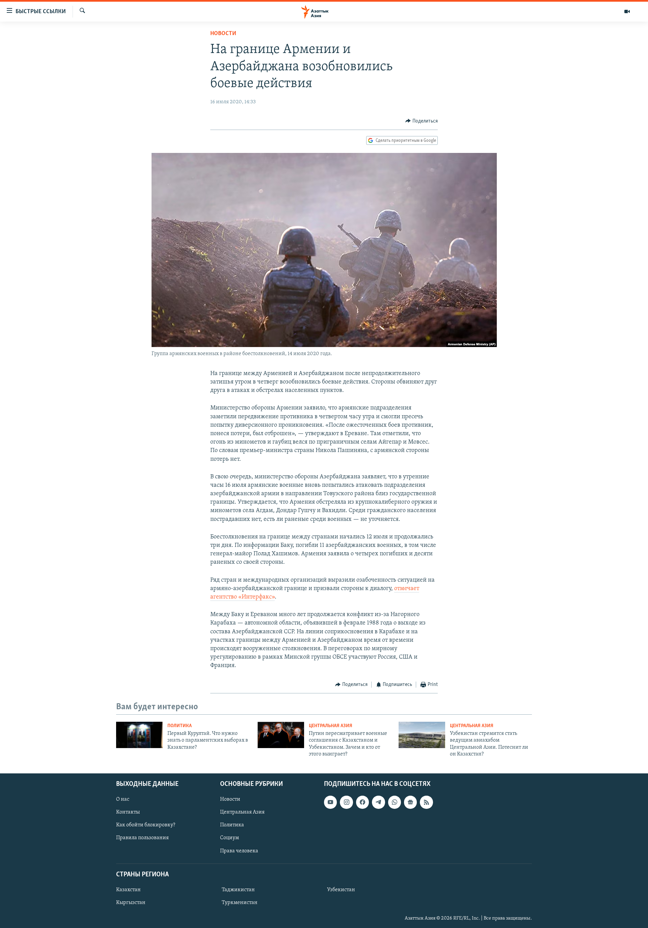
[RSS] (426, 802)
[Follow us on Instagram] (346, 802)
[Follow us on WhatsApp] (394, 802)
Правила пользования (142, 838)
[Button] (421, 121)
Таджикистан (238, 890)
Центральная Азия (330, 725)
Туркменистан (240, 902)
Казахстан (128, 890)
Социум (229, 838)
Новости (223, 34)
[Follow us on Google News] (410, 802)
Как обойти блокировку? (145, 825)
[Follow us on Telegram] (378, 802)
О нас (122, 799)
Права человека (239, 850)
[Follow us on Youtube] (330, 802)
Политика (179, 725)
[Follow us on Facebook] (362, 802)
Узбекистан (341, 890)
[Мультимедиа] (627, 11)
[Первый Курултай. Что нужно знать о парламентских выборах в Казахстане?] (139, 735)
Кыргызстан (130, 902)
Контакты (128, 812)
